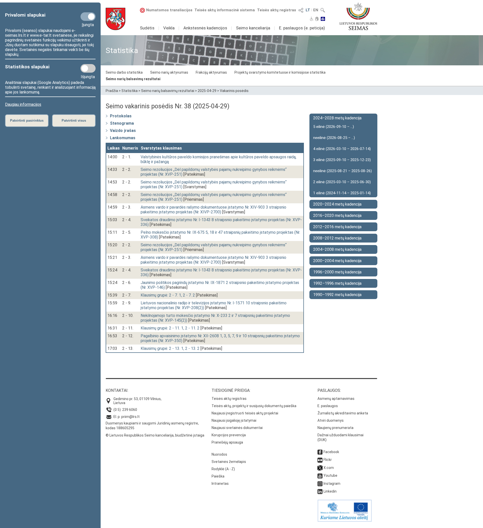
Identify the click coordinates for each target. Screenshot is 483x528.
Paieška (218, 476)
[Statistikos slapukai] (88, 68)
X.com (329, 468)
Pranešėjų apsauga (227, 442)
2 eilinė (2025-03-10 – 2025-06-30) (342, 182)
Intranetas (220, 484)
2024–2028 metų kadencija (337, 118)
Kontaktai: (117, 390)
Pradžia (112, 91)
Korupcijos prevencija (229, 435)
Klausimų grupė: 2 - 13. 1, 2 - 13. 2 (170, 348)
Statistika (130, 91)
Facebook (331, 452)
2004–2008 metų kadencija (337, 249)
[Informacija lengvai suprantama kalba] (323, 19)
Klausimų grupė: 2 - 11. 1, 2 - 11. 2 (170, 328)
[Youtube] (320, 475)
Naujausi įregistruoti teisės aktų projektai (245, 413)
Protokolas (121, 116)
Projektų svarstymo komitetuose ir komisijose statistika (280, 72)
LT (308, 10)
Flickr (328, 460)
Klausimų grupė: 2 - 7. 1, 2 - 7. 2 (168, 295)
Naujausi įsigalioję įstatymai (234, 420)
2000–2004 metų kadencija (337, 260)
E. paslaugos (327, 406)
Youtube (330, 475)
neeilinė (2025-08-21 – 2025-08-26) (342, 171)
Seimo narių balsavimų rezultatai (133, 79)
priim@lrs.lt (130, 417)
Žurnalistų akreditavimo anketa (342, 413)
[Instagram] (320, 484)
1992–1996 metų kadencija (337, 283)
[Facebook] (320, 452)
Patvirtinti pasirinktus (27, 120)
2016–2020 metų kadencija (337, 215)
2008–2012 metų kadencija (337, 238)
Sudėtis (147, 27)
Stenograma (122, 123)
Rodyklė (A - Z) (223, 469)
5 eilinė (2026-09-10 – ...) (333, 126)
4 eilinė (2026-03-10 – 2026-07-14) (342, 149)
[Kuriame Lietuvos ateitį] (344, 520)
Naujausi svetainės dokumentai (237, 428)
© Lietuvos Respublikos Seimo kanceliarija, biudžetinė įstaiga (155, 435)
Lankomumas (122, 137)
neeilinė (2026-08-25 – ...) (334, 137)
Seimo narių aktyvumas (169, 72)
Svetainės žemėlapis (229, 462)
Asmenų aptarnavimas (335, 399)
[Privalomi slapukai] (88, 16)
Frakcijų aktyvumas (211, 72)
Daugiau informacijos (23, 104)
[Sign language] (317, 19)
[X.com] (320, 468)
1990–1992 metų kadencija (337, 294)
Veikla (169, 27)
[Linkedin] (320, 491)
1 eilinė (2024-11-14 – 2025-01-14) (342, 193)
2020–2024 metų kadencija (337, 204)
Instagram (332, 484)
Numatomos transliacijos (169, 10)
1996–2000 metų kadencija (337, 272)
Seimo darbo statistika (124, 72)
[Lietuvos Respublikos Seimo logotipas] (358, 16)
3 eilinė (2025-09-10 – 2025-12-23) (342, 160)
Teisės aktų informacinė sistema (224, 10)
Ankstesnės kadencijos (205, 27)
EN (315, 10)
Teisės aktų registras (276, 10)
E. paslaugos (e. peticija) (302, 27)
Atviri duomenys (330, 420)
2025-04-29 (207, 91)
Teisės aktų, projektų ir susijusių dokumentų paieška (254, 406)
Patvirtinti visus (74, 120)
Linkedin (330, 491)
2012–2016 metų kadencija (337, 226)
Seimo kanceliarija (253, 27)
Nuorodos (219, 454)
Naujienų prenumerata (335, 428)
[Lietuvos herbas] (115, 19)
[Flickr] (320, 460)
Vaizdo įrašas (123, 130)
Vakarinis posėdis (234, 91)
